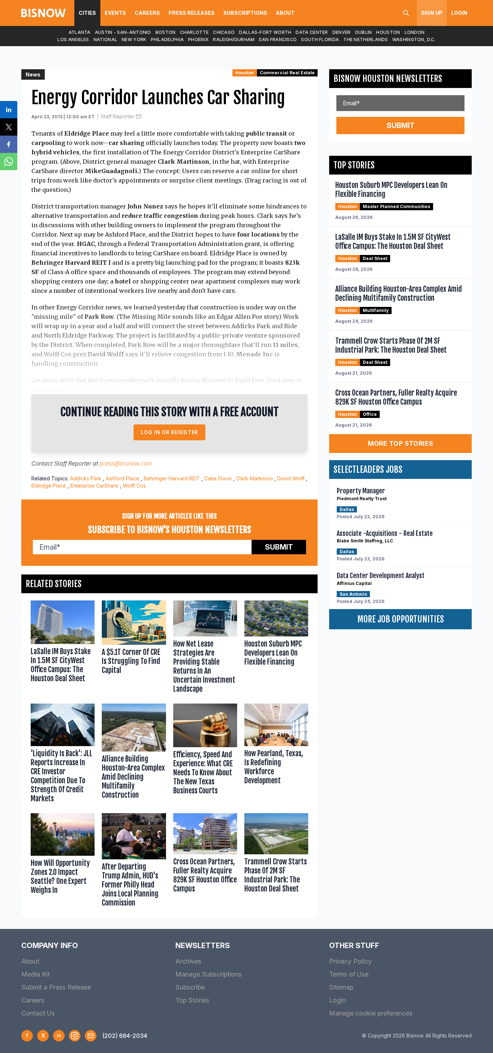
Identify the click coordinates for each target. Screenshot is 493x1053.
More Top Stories (400, 443)
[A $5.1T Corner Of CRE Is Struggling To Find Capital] (133, 648)
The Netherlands (365, 39)
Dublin (363, 32)
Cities (87, 13)
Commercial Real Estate (287, 72)
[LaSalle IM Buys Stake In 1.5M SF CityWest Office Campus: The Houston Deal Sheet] (62, 648)
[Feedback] (90, 1035)
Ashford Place (122, 478)
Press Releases (192, 13)
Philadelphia (167, 39)
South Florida (320, 39)
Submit (279, 547)
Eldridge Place (48, 486)
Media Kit (35, 974)
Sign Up (431, 13)
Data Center (312, 32)
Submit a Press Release (56, 987)
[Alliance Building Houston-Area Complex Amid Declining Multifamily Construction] (133, 755)
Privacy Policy (350, 961)
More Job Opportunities (400, 619)
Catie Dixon (218, 478)
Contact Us (38, 1013)
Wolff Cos (134, 486)
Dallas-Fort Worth (265, 32)
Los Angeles (73, 39)
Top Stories (192, 1000)
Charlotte (194, 32)
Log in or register (169, 432)
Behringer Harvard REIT (172, 478)
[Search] (406, 13)
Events (115, 13)
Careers (147, 13)
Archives (188, 961)
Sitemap (341, 987)
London (415, 32)
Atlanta (80, 32)
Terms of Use (348, 974)
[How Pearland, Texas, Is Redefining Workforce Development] (276, 755)
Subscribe (190, 987)
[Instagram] (74, 1035)
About (285, 13)
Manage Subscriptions (208, 974)
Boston (166, 32)
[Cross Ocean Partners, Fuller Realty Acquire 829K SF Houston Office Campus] (205, 862)
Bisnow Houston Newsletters (387, 78)
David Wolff (291, 478)
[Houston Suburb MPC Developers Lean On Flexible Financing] (276, 648)
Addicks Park (85, 478)
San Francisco (278, 39)
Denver (341, 32)
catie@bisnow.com (89, 389)
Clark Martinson (254, 478)
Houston (388, 32)
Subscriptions (245, 13)
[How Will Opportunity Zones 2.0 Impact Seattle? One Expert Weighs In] (62, 862)
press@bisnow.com (126, 463)
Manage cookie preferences (371, 1013)
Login (459, 13)
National (105, 39)
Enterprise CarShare (94, 486)
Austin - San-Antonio (123, 32)
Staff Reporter (117, 116)
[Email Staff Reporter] (138, 116)
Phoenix (198, 39)
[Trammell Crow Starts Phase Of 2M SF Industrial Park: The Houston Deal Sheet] (276, 862)
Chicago (224, 32)
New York (134, 39)
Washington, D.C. (414, 39)
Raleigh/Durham (233, 39)
